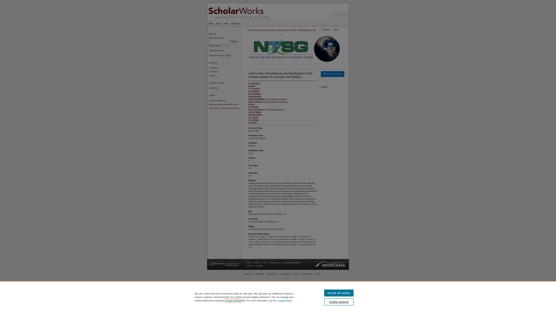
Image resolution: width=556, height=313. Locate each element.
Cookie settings (233, 300)
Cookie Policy (285, 300)
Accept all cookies (338, 293)
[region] (278, 297)
